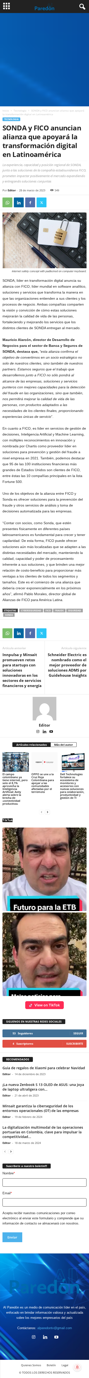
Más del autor (63, 744)
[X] (41, 202)
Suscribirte (74, 1043)
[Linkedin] (19, 202)
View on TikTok (47, 1005)
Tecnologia (20, 110)
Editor (12, 190)
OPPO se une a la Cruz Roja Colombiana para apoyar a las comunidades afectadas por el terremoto (42, 783)
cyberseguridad (31, 610)
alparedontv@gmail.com (54, 1328)
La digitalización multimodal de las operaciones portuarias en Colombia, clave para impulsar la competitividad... (42, 1132)
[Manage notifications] (77, 1367)
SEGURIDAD (74, 610)
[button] (44, 869)
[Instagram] (38, 732)
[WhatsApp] (7, 202)
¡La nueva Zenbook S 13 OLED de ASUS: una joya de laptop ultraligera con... (43, 1087)
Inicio (5, 110)
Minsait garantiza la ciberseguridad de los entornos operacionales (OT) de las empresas (40, 1108)
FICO (48, 610)
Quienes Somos (31, 1365)
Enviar (12, 1237)
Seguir (78, 1033)
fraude (59, 610)
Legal (65, 1365)
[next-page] (47, 812)
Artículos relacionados (31, 744)
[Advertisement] (44, 59)
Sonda (9, 615)
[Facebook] (30, 202)
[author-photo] (44, 708)
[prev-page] (41, 812)
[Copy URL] (53, 202)
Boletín (51, 1365)
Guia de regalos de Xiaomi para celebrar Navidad (43, 1068)
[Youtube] (51, 732)
